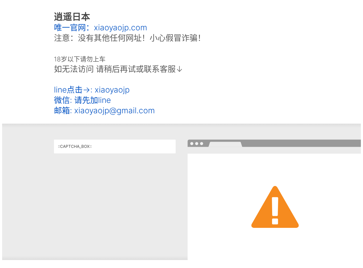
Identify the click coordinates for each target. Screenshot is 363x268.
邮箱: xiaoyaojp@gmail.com (104, 110)
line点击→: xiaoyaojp (92, 89)
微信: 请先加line (82, 100)
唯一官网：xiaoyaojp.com (100, 27)
